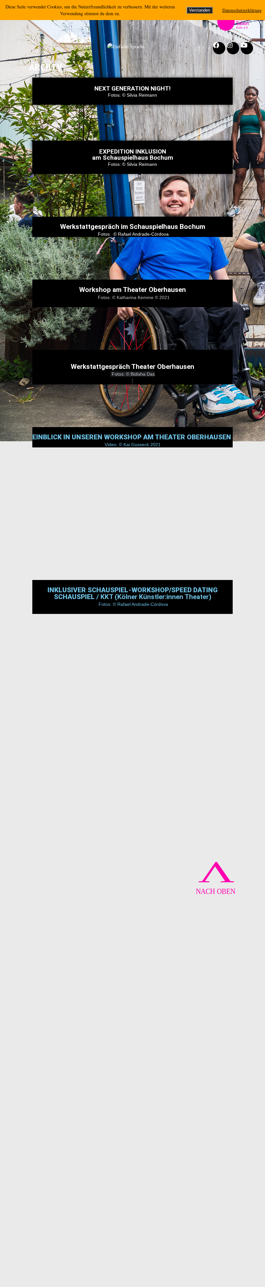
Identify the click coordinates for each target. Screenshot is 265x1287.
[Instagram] (233, 48)
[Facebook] (219, 48)
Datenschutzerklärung (242, 10)
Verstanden (199, 10)
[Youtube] (247, 48)
